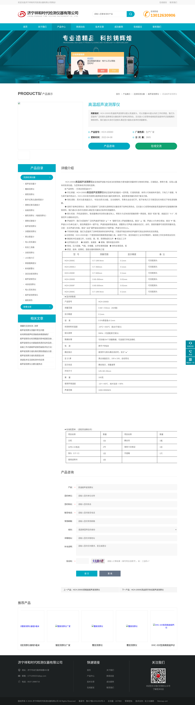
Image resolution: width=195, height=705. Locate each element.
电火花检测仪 (30, 290)
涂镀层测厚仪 (30, 231)
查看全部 (27, 307)
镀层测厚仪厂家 (49, 645)
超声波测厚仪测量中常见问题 (32, 330)
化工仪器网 (149, 701)
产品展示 (126, 94)
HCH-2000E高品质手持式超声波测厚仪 (147, 590)
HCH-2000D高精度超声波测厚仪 (86, 590)
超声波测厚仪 (153, 94)
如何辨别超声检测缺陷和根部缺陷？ (35, 334)
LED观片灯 (29, 258)
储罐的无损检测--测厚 (29, 326)
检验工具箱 (29, 247)
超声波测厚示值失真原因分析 (32, 355)
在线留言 (163, 2)
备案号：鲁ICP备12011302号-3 (92, 701)
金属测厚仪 (29, 210)
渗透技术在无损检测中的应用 (32, 360)
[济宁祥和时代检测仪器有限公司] (50, 7)
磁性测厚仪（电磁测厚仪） (36, 215)
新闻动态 (80, 27)
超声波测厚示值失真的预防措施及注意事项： (38, 351)
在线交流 (156, 146)
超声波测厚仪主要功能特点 (31, 364)
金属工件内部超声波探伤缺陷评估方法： (36, 347)
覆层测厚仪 (29, 189)
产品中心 (61, 27)
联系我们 (173, 2)
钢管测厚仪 (29, 194)
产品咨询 (109, 146)
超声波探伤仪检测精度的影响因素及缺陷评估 (38, 339)
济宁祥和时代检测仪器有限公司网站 (40, 2)
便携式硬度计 (30, 221)
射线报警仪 (29, 268)
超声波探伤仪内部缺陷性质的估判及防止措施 (38, 343)
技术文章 (99, 27)
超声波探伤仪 (30, 279)
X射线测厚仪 (30, 284)
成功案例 (118, 27)
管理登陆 (128, 701)
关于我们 (42, 27)
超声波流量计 (30, 184)
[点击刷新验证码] (98, 561)
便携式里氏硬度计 (32, 205)
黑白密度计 (29, 237)
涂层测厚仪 (29, 253)
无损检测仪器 (139, 94)
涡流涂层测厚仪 (31, 274)
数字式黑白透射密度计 (34, 200)
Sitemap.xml (162, 701)
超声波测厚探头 (31, 295)
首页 (25, 27)
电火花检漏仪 (30, 242)
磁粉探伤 (28, 300)
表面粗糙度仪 (30, 263)
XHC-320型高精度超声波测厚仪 (153, 645)
